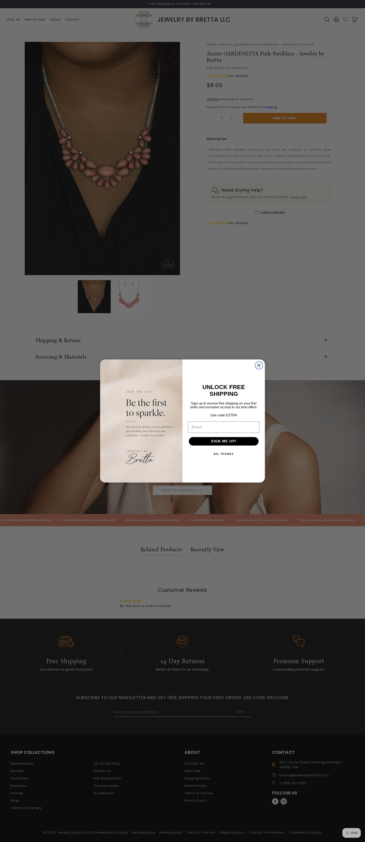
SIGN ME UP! (224, 441)
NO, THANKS (224, 454)
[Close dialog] (259, 365)
